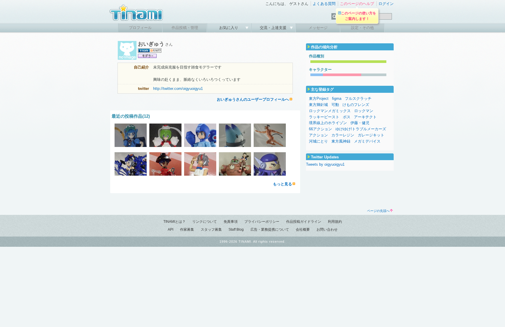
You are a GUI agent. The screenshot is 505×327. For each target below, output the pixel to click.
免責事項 (231, 222)
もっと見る (282, 184)
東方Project (318, 98)
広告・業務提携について (269, 229)
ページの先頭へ (378, 211)
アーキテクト (365, 117)
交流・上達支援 (274, 27)
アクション (318, 135)
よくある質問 (324, 3)
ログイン (386, 3)
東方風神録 (340, 141)
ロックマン (363, 111)
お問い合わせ (327, 229)
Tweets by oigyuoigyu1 (325, 164)
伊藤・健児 (359, 123)
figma (336, 98)
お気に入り (229, 27)
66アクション (320, 129)
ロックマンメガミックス (330, 111)
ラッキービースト (324, 117)
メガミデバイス (367, 141)
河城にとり (318, 141)
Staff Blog (236, 229)
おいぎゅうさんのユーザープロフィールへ (253, 99)
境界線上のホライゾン (328, 123)
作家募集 (187, 229)
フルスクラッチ (358, 98)
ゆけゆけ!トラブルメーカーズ (360, 129)
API (170, 229)
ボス (346, 117)
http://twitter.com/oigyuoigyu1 (178, 88)
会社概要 (303, 229)
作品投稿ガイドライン (303, 222)
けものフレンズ (356, 104)
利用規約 (335, 222)
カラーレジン (342, 135)
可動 (335, 104)
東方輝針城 (318, 104)
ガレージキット (371, 135)
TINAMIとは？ (174, 222)
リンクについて (204, 222)
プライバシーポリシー (261, 222)
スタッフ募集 (211, 229)
